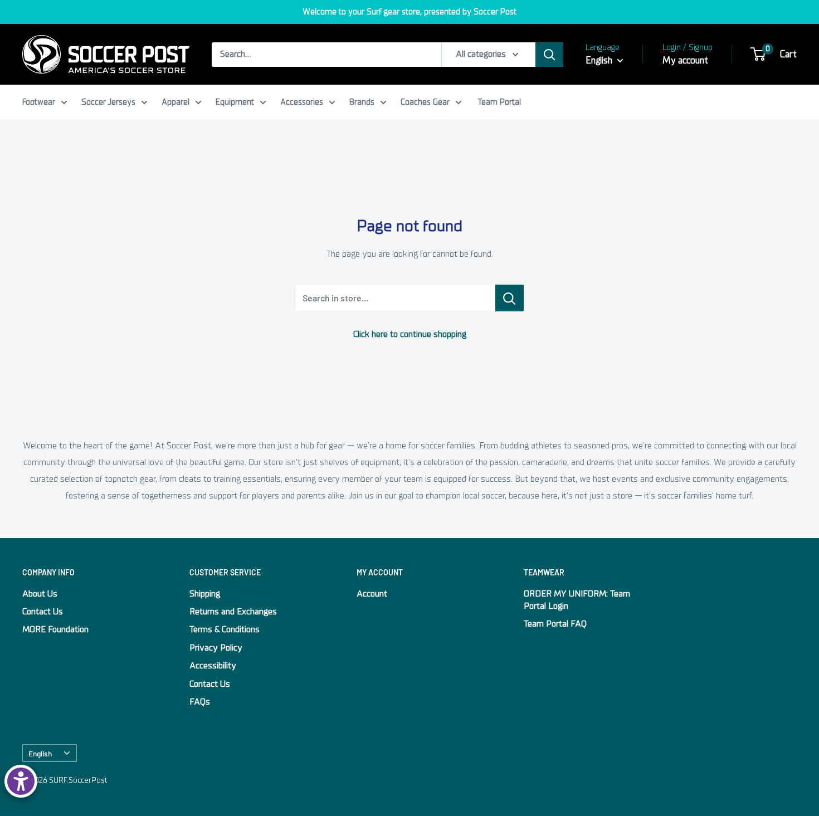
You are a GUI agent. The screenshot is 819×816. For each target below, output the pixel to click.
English (40, 753)
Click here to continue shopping (409, 334)
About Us (39, 594)
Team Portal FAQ (555, 624)
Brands (361, 102)
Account (372, 594)
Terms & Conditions (224, 629)
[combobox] (326, 54)
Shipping (204, 594)
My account (685, 60)
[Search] (549, 54)
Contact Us (42, 612)
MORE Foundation (55, 629)
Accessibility (212, 666)
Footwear (38, 102)
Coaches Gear (425, 102)
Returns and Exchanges (233, 612)
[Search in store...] (509, 298)
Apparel (175, 102)
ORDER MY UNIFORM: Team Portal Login (577, 600)
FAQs (199, 702)
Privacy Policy (215, 648)
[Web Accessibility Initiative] (21, 781)
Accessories (301, 102)
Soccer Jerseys (108, 102)
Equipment (235, 102)
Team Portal (499, 102)
